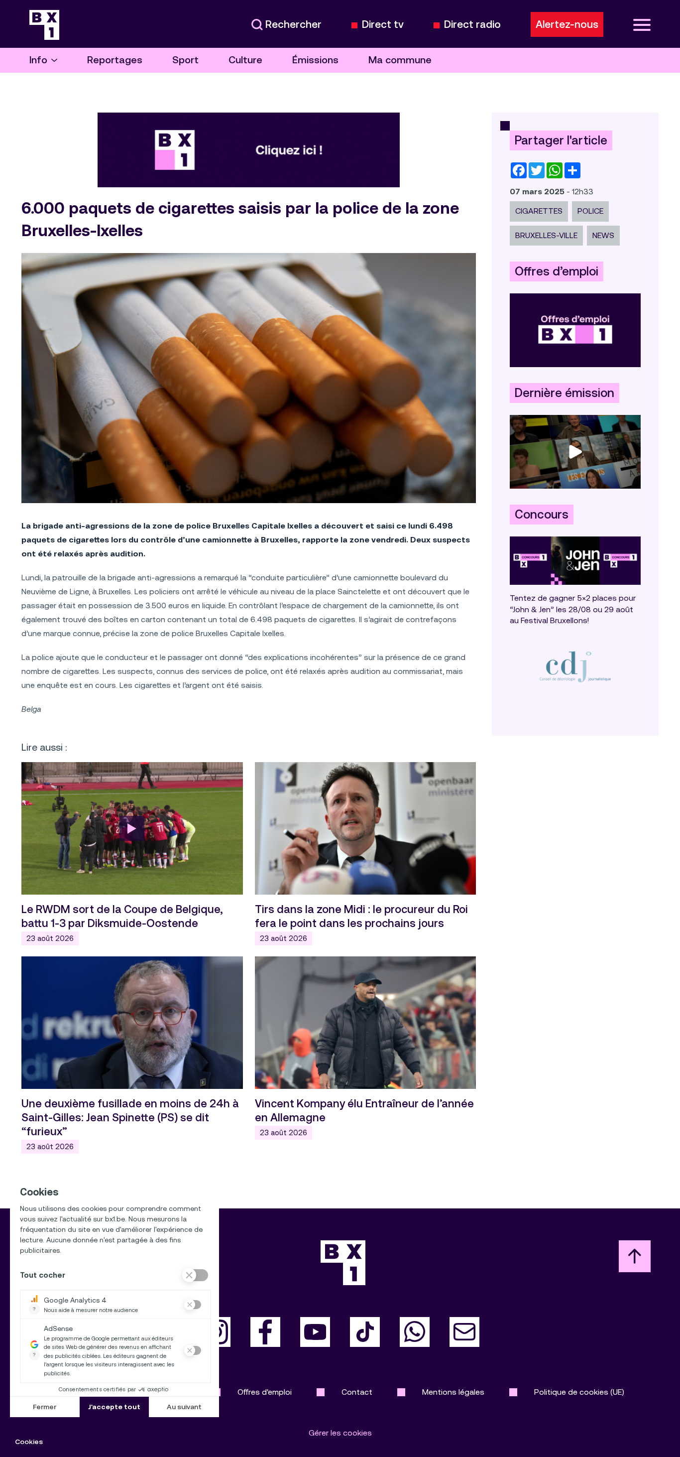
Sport (185, 60)
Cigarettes (539, 211)
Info (38, 60)
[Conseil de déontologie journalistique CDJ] (575, 666)
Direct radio (472, 24)
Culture (245, 60)
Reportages (114, 60)
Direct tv (383, 24)
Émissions (315, 60)
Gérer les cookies (340, 1433)
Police (590, 211)
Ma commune (400, 60)
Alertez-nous (567, 24)
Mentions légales (453, 1392)
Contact (356, 1392)
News (603, 235)
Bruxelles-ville (546, 235)
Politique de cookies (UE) (579, 1392)
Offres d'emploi (264, 1392)
